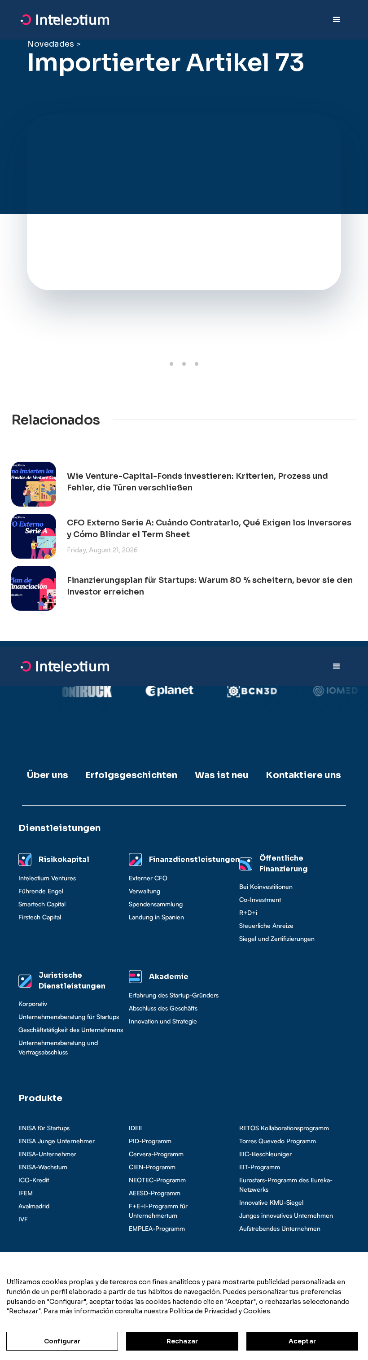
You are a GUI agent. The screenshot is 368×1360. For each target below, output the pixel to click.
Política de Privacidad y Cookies (219, 1311)
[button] (336, 20)
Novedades (50, 43)
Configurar (62, 1341)
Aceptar (302, 1341)
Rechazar (182, 1341)
